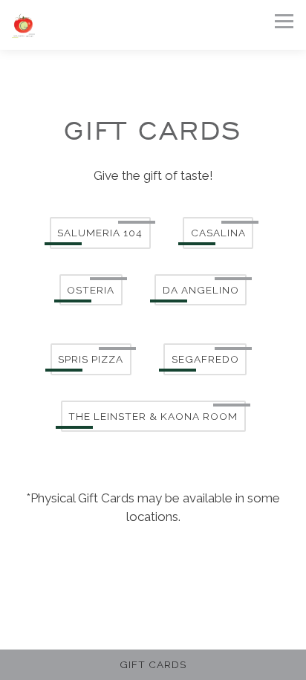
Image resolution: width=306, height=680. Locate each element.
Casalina (218, 233)
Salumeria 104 (100, 233)
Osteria (90, 290)
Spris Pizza (90, 359)
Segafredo (205, 359)
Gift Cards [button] (153, 664)
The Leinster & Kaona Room (153, 416)
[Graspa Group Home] (92, 25)
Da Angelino (201, 290)
